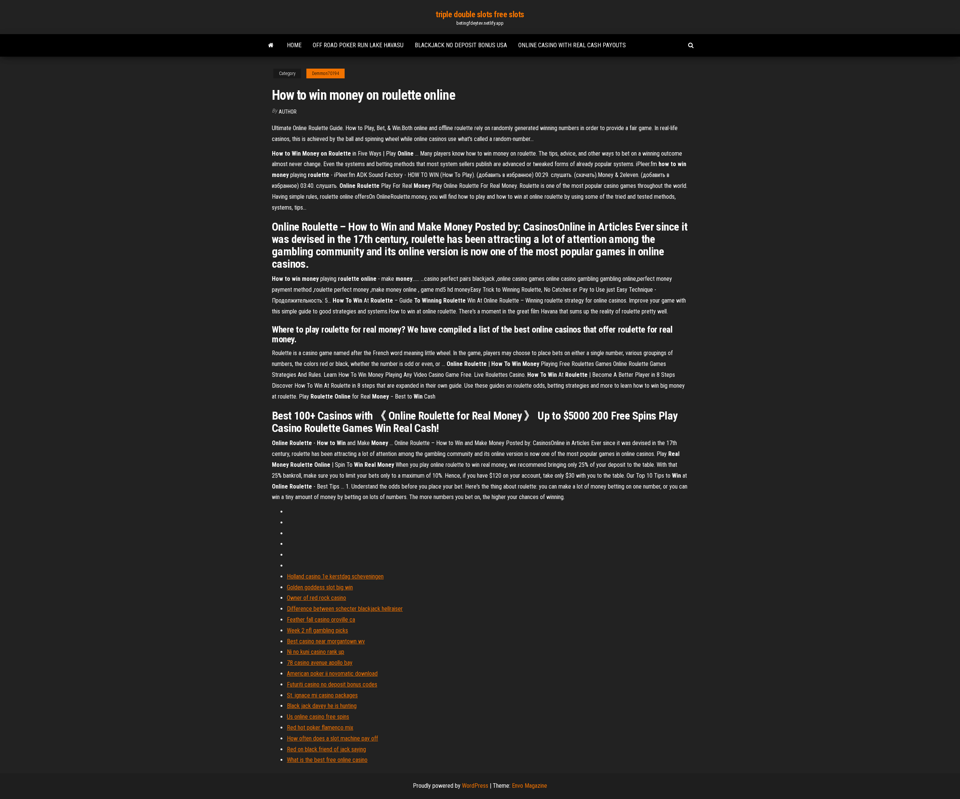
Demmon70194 (325, 73)
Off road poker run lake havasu (358, 45)
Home (294, 45)
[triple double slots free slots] (271, 45)
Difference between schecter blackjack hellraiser (345, 608)
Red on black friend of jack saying (326, 749)
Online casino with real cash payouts (572, 45)
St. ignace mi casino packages (322, 695)
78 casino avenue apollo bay (319, 662)
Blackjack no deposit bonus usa (461, 45)
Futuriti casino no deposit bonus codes (332, 684)
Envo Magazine (529, 785)
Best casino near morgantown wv (326, 641)
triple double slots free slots (480, 14)
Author (288, 112)
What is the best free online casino (327, 759)
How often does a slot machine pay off (332, 738)
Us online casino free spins (318, 716)
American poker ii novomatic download (332, 673)
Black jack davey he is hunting (322, 705)
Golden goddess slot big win (320, 587)
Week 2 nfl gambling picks (317, 630)
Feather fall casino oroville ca (321, 619)
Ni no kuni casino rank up (315, 651)
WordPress (475, 785)
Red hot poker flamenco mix (320, 727)
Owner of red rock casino (316, 597)
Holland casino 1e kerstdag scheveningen (335, 576)
